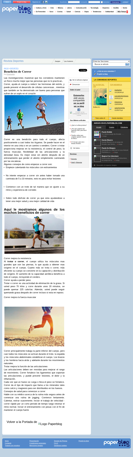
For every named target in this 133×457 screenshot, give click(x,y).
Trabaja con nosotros (12, 446)
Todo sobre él (100, 118)
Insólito (116, 8)
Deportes (74, 159)
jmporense (118, 102)
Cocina (59, 12)
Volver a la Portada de (22, 422)
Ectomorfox (11, 74)
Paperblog (16, 10)
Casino (111, 127)
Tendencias (97, 12)
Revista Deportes (14, 60)
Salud (68, 12)
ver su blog (79, 106)
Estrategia (124, 127)
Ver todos (76, 148)
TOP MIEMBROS (116, 85)
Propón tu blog (102, 74)
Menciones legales (36, 446)
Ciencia (77, 12)
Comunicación (81, 8)
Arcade (98, 127)
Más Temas (122, 12)
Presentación (34, 441)
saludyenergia (120, 108)
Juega (105, 136)
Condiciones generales (37, 443)
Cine (52, 8)
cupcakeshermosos (121, 96)
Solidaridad (109, 12)
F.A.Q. (56, 443)
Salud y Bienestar (76, 162)
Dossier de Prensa (60, 441)
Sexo (51, 12)
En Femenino (40, 12)
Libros (69, 8)
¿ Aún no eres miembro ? (106, 71)
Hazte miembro (117, 118)
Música (60, 8)
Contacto (8, 443)
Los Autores (68, 61)
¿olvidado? (125, 2)
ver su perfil (79, 103)
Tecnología (94, 8)
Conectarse (115, 2)
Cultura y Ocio (41, 8)
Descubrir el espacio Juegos (107, 165)
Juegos (57, 61)
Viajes (86, 12)
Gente (125, 8)
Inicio (7, 2)
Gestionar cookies (60, 446)
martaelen (118, 90)
